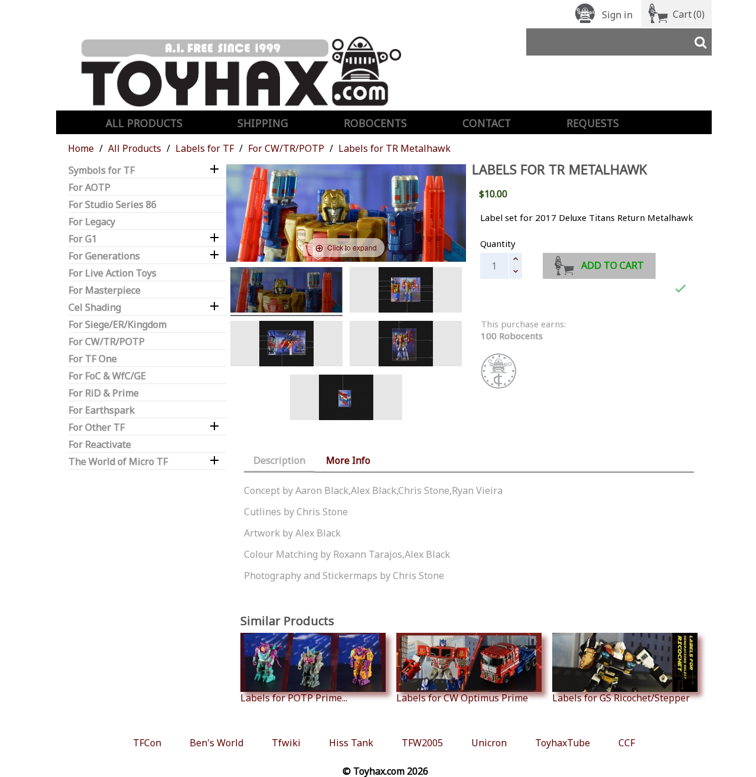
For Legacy (92, 222)
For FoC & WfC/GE (107, 376)
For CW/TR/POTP (107, 342)
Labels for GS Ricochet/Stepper (621, 697)
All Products (144, 123)
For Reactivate (100, 444)
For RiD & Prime (104, 393)
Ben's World (216, 742)
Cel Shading (95, 307)
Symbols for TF (102, 170)
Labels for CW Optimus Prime (462, 697)
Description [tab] (279, 460)
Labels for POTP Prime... (293, 697)
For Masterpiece (105, 290)
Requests (592, 123)
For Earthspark (102, 410)
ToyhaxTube (562, 742)
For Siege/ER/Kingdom (118, 324)
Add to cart (612, 265)
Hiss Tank (351, 742)
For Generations (104, 256)
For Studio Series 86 (113, 205)
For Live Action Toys (113, 273)
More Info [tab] (348, 460)
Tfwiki (286, 742)
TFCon (147, 742)
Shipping (262, 123)
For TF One (93, 359)
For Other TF (97, 427)
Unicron (489, 742)
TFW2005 (422, 742)
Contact (486, 123)
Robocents (375, 123)
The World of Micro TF (118, 462)
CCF (626, 742)
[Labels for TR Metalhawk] (406, 291)
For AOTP (89, 187)
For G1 (83, 239)
